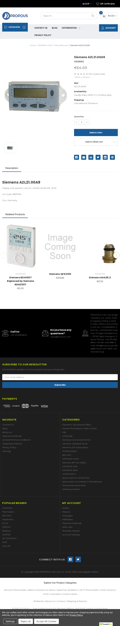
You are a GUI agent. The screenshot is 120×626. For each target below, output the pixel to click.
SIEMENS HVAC (70, 458)
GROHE (6, 527)
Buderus (6, 530)
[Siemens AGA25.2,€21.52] (100, 247)
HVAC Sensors (107, 590)
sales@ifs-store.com (60, 336)
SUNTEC (6, 534)
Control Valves (70, 594)
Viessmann (7, 519)
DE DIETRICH (9, 538)
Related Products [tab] (15, 214)
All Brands (38, 601)
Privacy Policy (42, 35)
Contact (61, 601)
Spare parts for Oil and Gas (75, 477)
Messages (67, 515)
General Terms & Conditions (16, 440)
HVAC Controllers (52, 594)
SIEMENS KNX (69, 466)
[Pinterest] (112, 157)
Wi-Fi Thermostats (89, 590)
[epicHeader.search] (92, 16)
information (69, 27)
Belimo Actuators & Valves (41, 590)
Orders (65, 508)
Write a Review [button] (82, 77)
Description (11, 168)
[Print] (90, 157)
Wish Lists (67, 527)
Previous (4, 255)
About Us (50, 601)
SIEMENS (7, 508)
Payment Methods (12, 436)
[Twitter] (98, 157)
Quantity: (79, 116)
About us (7, 432)
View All (6, 546)
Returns (66, 511)
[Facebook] (76, 157)
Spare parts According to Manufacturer (82, 481)
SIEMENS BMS (70, 470)
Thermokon (8, 511)
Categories (14, 27)
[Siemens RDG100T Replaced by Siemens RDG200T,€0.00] (20, 247)
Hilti (64, 432)
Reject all (26, 621)
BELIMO (66, 455)
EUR (87, 3)
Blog (54, 27)
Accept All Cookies (46, 621)
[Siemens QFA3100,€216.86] (60, 247)
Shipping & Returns (12, 443)
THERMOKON (69, 451)
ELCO (5, 523)
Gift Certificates (107, 3)
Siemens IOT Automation (75, 447)
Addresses (67, 519)
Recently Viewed (70, 530)
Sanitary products (71, 489)
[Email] (83, 157)
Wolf (4, 542)
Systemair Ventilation (67, 590)
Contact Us (40, 27)
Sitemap (6, 451)
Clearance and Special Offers (76, 424)
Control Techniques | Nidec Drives (79, 428)
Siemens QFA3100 (60, 274)
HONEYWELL (69, 474)
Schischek (67, 436)
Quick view (34, 226)
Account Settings (71, 534)
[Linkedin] (105, 157)
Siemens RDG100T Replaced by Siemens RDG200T (20, 281)
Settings (10, 621)
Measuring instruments (74, 485)
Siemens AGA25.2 (100, 277)
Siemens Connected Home (76, 440)
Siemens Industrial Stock (74, 443)
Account (110, 27)
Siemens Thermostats (15, 590)
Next (116, 255)
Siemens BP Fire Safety (74, 462)
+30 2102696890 (18, 335)
